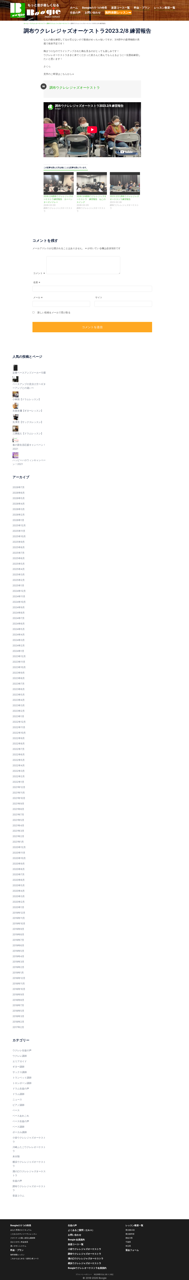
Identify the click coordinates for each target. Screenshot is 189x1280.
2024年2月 (19, 645)
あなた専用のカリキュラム (21, 1230)
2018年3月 (18, 1016)
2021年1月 (18, 841)
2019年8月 (18, 934)
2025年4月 (19, 569)
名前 (36, 282)
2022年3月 (19, 770)
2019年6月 (18, 945)
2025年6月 (19, 558)
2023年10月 (19, 667)
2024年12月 (19, 590)
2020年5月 (19, 885)
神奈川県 (129, 1238)
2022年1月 (18, 781)
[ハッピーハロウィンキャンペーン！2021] (15, 455)
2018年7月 (18, 1005)
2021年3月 (18, 830)
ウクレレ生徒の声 (22, 1050)
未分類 (16, 1156)
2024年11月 (19, 596)
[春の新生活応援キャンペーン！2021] (15, 439)
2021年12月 (19, 787)
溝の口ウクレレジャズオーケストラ (85, 1258)
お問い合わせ (93, 12)
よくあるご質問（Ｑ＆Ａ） (81, 1230)
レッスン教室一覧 (164, 7)
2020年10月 (19, 858)
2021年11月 (19, 792)
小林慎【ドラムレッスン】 (27, 399)
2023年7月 (19, 683)
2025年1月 (18, 585)
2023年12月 (19, 656)
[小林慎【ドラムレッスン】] (15, 394)
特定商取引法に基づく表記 (103, 1274)
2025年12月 (19, 525)
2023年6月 (19, 689)
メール (38, 297)
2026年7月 (19, 487)
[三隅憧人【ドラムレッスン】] (15, 428)
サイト (98, 297)
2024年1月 (18, 650)
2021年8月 (18, 809)
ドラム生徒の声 (21, 1088)
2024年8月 (19, 612)
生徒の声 (75, 12)
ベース (16, 1110)
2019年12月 (19, 912)
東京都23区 (130, 1230)
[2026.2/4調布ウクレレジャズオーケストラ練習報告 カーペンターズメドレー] (59, 183)
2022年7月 (19, 749)
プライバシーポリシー (84, 1274)
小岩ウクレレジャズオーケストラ (84, 1249)
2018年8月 (18, 999)
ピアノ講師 (18, 1104)
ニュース (17, 1099)
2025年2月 (19, 579)
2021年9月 (18, 803)
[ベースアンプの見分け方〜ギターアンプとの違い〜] (15, 378)
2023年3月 (19, 705)
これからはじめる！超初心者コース (24, 1258)
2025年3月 (19, 574)
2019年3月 (18, 961)
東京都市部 (130, 1234)
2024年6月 (19, 623)
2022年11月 (19, 727)
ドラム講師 (18, 1093)
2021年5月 (18, 819)
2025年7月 (19, 552)
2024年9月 (19, 607)
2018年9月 (18, 994)
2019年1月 (18, 972)
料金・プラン (142, 7)
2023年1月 (18, 716)
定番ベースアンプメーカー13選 (29, 372)
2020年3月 (19, 896)
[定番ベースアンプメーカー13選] (15, 367)
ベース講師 (18, 1126)
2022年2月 (19, 776)
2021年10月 (19, 798)
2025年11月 (19, 530)
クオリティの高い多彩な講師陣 (22, 1238)
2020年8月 (19, 869)
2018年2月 (18, 1021)
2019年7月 (18, 939)
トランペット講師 (22, 1077)
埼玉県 (128, 1246)
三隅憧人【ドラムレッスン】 (28, 433)
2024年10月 (19, 601)
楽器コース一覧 (120, 7)
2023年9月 (19, 672)
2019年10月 (19, 923)
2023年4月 (19, 699)
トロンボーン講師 (22, 1083)
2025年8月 (19, 547)
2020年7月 (19, 874)
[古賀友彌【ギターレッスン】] (15, 405)
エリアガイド (20, 1061)
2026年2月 (19, 514)
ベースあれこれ (21, 1115)
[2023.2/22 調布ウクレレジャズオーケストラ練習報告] (125, 183)
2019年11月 (19, 918)
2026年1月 (18, 520)
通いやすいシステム (18, 1246)
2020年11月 (19, 852)
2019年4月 (18, 956)
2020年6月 (19, 879)
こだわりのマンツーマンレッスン (23, 1234)
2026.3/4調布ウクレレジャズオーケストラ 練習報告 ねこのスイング (91, 199)
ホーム (74, 7)
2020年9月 (19, 863)
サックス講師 (20, 1072)
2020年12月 (19, 847)
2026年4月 (19, 503)
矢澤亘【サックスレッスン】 (28, 422)
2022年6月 (19, 754)
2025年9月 (19, 541)
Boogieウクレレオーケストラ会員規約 (87, 1268)
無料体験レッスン (17, 1255)
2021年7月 (18, 814)
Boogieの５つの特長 (94, 7)
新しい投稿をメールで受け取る (53, 312)
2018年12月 (19, 978)
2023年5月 (19, 694)
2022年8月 (19, 743)
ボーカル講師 (20, 1132)
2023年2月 (19, 710)
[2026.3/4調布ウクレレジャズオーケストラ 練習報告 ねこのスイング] (92, 183)
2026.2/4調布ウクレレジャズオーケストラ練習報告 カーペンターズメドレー (58, 199)
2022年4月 (19, 765)
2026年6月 (19, 492)
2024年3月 (19, 640)
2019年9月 (18, 928)
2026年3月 (19, 509)
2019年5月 (18, 950)
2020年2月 (19, 901)
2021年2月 (18, 836)
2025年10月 (19, 536)
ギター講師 (18, 1066)
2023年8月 (19, 678)
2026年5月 (19, 498)
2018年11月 (19, 983)
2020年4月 (19, 890)
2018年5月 (18, 1010)
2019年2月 (18, 967)
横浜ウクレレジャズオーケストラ (84, 1263)
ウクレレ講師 (20, 1055)
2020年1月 (18, 907)
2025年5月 (19, 563)
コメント (39, 273)
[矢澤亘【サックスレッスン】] (15, 416)
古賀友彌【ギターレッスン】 (28, 410)
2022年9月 (19, 738)
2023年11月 (19, 661)
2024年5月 (19, 629)
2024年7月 (19, 618)
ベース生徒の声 (21, 1121)
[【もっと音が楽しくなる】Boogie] (35, 10)
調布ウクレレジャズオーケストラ (74, 87)
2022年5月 (19, 759)
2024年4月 (19, 634)
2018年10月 (19, 989)
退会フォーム (132, 1250)
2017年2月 (18, 1027)
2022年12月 (19, 721)
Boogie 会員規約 (76, 1239)
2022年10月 (19, 732)
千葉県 (128, 1242)
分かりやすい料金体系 (19, 1242)
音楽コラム (18, 1195)
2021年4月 (18, 825)
